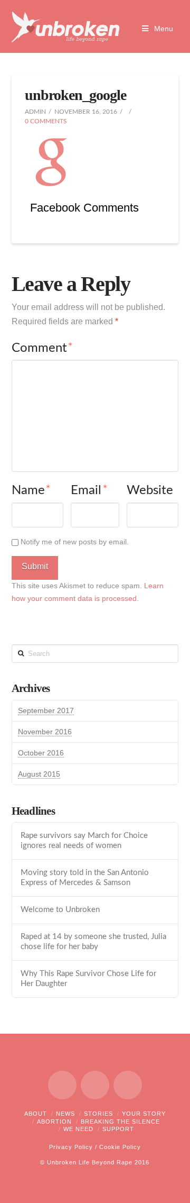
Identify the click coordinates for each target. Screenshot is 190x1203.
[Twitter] (95, 1085)
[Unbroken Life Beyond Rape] (66, 27)
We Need (78, 1129)
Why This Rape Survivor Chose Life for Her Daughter (88, 979)
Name (31, 490)
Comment (42, 348)
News (65, 1113)
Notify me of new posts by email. (75, 541)
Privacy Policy (71, 1147)
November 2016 (45, 731)
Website (150, 490)
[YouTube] (127, 1085)
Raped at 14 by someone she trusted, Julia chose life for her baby (93, 942)
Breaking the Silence (120, 1121)
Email (89, 490)
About (35, 1113)
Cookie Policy (120, 1147)
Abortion (54, 1121)
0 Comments (46, 121)
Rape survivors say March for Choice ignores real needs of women (84, 841)
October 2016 (41, 753)
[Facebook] (62, 1085)
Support (118, 1129)
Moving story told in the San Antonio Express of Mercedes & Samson (85, 878)
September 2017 (46, 710)
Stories (98, 1113)
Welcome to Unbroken (60, 910)
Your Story (144, 1113)
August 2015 (39, 774)
